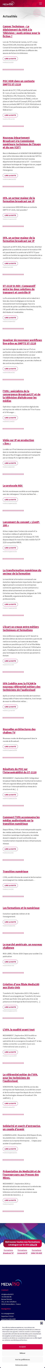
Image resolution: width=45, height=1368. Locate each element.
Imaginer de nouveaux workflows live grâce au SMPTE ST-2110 (22, 341)
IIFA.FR (33, 1244)
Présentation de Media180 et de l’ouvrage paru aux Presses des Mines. (21, 1174)
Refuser (22, 1353)
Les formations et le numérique (21, 908)
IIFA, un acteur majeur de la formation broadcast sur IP (19, 199)
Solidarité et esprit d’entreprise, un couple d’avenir (22, 1127)
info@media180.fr (7, 1294)
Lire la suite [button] (10, 58)
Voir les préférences (22, 1359)
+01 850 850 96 (6, 1297)
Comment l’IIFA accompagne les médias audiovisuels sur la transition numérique (21, 820)
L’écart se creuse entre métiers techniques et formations (21, 628)
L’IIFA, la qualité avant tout (19, 1030)
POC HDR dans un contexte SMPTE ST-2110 (18, 82)
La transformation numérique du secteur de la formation (22, 572)
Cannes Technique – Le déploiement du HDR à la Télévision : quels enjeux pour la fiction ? (21, 31)
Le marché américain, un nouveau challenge (22, 946)
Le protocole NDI (13, 486)
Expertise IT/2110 (7, 1316)
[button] (41, 1323)
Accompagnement (7, 1313)
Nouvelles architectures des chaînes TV (19, 730)
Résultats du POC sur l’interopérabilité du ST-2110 (19, 770)
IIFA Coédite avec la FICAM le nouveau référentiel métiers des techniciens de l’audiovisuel (21, 687)
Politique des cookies (21, 1365)
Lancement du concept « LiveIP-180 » (21, 523)
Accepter (22, 1347)
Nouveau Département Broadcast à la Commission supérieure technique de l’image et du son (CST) (22, 142)
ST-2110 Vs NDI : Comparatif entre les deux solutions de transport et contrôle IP (19, 289)
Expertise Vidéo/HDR (8, 1319)
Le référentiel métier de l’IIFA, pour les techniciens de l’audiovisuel (20, 1078)
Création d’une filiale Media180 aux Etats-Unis (21, 986)
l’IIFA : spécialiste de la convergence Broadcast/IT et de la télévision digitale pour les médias (21, 396)
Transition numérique (15, 871)
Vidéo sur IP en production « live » (18, 441)
